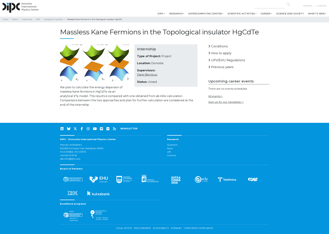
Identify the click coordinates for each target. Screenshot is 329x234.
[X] (75, 128)
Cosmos (171, 155)
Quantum (172, 145)
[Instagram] (88, 128)
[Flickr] (108, 128)
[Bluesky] (68, 128)
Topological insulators (53, 19)
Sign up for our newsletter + (226, 102)
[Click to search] (288, 4)
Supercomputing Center (205, 13)
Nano (170, 148)
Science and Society (290, 13)
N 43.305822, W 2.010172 (73, 152)
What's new (316, 13)
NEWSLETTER (128, 128)
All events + (215, 96)
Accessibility (161, 228)
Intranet (176, 228)
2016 (38, 19)
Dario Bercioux (147, 74)
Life (169, 152)
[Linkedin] (62, 128)
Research (175, 13)
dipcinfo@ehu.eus (70, 159)
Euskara (321, 6)
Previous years (222, 67)
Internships (27, 19)
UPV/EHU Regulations (227, 60)
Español (308, 6)
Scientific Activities (241, 13)
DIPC (160, 13)
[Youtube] (95, 128)
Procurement (142, 228)
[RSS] (114, 128)
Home (5, 19)
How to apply (220, 53)
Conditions (219, 46)
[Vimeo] (101, 128)
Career (265, 13)
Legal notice (124, 228)
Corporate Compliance (198, 228)
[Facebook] (81, 128)
